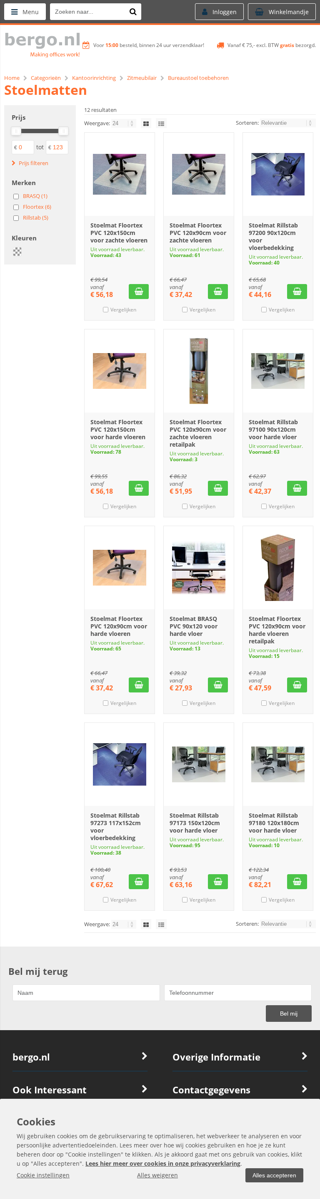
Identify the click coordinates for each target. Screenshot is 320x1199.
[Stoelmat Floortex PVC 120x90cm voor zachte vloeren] (199, 174)
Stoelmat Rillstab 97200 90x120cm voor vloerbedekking (273, 236)
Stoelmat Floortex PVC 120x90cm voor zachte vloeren (198, 232)
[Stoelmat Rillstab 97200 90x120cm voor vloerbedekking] (278, 174)
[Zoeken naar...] (133, 11)
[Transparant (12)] (17, 251)
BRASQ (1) (35, 196)
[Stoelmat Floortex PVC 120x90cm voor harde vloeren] (120, 567)
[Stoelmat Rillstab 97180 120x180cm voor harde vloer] (278, 764)
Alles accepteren (274, 1175)
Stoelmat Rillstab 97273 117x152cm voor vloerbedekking (115, 826)
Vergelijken (123, 309)
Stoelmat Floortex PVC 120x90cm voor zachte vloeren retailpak (198, 433)
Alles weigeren (157, 1175)
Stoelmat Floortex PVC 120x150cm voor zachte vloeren (119, 232)
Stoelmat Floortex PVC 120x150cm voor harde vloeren (117, 429)
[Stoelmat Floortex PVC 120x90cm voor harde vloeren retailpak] (278, 567)
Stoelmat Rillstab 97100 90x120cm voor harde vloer (273, 429)
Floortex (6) (37, 206)
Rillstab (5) (35, 217)
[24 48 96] (124, 123)
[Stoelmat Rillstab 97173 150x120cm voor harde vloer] (199, 764)
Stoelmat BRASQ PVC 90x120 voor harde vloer (194, 626)
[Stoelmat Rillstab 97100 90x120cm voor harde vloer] (278, 371)
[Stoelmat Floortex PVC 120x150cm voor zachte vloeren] (120, 174)
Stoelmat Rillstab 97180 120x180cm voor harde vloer (274, 822)
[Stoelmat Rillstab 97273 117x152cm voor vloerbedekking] (120, 764)
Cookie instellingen (43, 1175)
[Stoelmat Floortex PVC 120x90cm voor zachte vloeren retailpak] (199, 371)
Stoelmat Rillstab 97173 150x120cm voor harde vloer (195, 822)
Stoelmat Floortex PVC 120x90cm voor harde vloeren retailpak (277, 630)
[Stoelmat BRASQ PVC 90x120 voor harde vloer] (199, 567)
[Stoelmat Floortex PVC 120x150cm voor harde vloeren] (120, 371)
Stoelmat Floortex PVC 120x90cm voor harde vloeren (118, 626)
